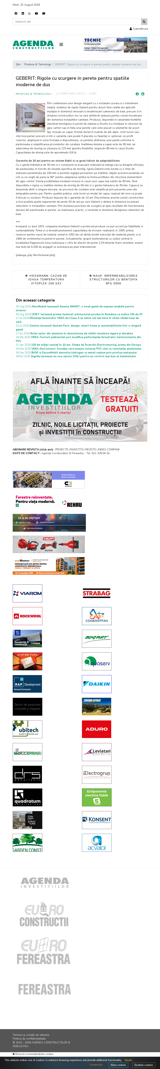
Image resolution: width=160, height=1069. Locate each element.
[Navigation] (68, 45)
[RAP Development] (44, 684)
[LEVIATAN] (113, 752)
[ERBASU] (44, 752)
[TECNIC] (115, 45)
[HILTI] (49, 544)
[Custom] (29, 13)
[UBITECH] (44, 729)
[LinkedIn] (142, 94)
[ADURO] (113, 729)
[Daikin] (113, 684)
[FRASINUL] (44, 638)
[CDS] (44, 707)
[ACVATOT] (113, 843)
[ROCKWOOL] (44, 616)
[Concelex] (49, 479)
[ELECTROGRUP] (113, 775)
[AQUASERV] (113, 661)
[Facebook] (16, 13)
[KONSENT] (113, 820)
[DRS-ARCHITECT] (44, 774)
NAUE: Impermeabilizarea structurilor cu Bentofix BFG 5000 (114, 279)
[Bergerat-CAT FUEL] (113, 706)
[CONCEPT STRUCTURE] (44, 820)
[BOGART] (113, 639)
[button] (139, 29)
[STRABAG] (113, 593)
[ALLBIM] (49, 523)
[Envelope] (43, 13)
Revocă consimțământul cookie (34, 1054)
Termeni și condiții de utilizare (31, 1035)
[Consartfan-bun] (113, 616)
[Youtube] (36, 13)
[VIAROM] (44, 593)
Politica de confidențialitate (29, 1038)
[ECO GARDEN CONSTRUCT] (44, 843)
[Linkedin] (23, 13)
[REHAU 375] (49, 501)
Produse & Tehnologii (33, 94)
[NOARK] (113, 797)
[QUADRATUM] (44, 797)
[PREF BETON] (49, 566)
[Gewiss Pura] (44, 661)
